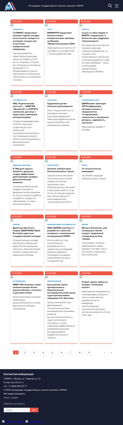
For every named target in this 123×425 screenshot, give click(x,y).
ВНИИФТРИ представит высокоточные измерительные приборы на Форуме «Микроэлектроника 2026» (61, 38)
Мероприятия (53, 165)
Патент (84, 165)
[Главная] (11, 9)
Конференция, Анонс (90, 100)
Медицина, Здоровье (21, 165)
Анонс (49, 29)
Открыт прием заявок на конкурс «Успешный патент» (95, 284)
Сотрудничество (20, 100)
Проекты (85, 29)
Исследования (19, 281)
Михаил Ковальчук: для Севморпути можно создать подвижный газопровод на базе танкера (94, 233)
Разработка (18, 29)
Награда (16, 224)
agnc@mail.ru (17, 382)
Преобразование (54, 281)
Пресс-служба (11, 397)
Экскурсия (52, 100)
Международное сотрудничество (61, 224)
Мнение (85, 224)
